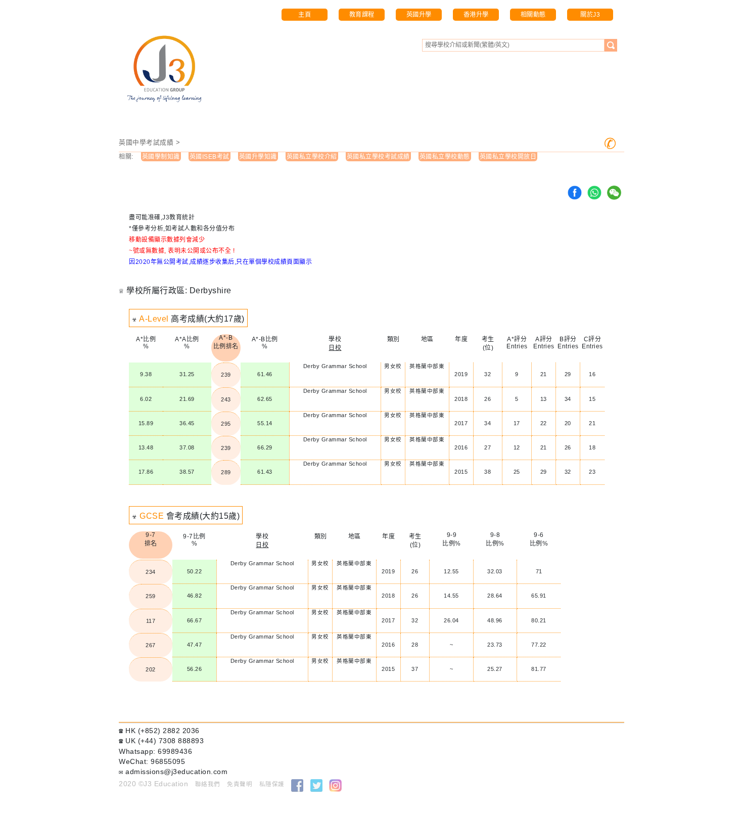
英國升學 (419, 14)
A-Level (154, 318)
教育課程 (362, 14)
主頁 (304, 14)
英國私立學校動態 (445, 156)
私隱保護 (272, 784)
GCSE (152, 516)
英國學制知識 (161, 156)
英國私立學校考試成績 (378, 156)
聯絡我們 (207, 784)
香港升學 (476, 14)
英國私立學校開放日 (508, 156)
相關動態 (533, 14)
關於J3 (590, 14)
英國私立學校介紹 (312, 156)
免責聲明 (239, 784)
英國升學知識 (258, 156)
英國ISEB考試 (209, 156)
